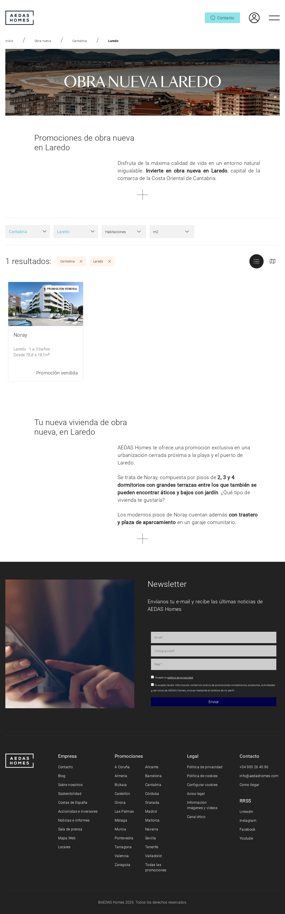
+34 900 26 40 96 (254, 767)
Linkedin (246, 812)
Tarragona (123, 847)
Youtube (246, 838)
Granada (152, 802)
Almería (121, 776)
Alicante (152, 767)
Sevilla (150, 838)
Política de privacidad (204, 767)
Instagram (248, 820)
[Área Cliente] (250, 17)
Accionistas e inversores (78, 811)
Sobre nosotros (70, 785)
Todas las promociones (156, 867)
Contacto (65, 767)
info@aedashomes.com (259, 776)
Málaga (121, 820)
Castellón (122, 794)
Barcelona (153, 776)
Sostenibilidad (69, 794)
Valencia (122, 856)
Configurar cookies (202, 785)
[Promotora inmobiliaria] (19, 18)
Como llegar (249, 785)
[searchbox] (119, 232)
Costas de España (73, 802)
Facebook (248, 829)
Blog (61, 776)
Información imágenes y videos (202, 805)
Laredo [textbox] (63, 231)
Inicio (9, 41)
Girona (120, 802)
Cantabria (79, 41)
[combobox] (27, 231)
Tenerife (151, 847)
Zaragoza (122, 865)
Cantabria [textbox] (18, 231)
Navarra (151, 829)
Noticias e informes (74, 820)
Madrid (151, 811)
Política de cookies (202, 776)
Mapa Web (67, 838)
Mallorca (152, 820)
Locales (64, 847)
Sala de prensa (70, 829)
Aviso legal (196, 794)
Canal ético (196, 817)
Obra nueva (43, 41)
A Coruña (122, 767)
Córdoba (152, 794)
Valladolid (153, 856)
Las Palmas (124, 811)
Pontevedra (124, 838)
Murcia (120, 829)
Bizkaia (121, 785)
